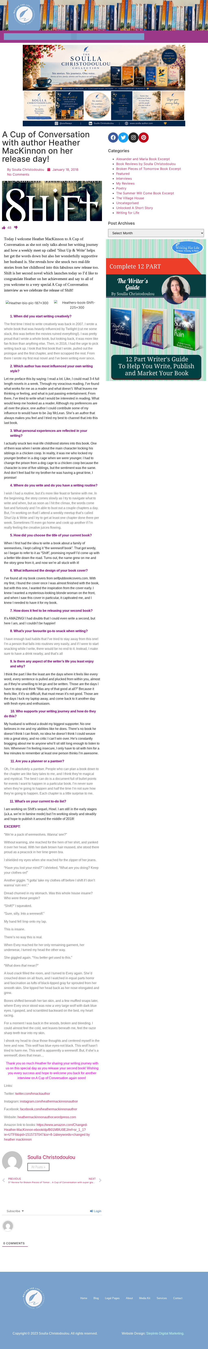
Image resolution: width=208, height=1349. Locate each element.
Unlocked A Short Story (134, 208)
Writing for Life (127, 213)
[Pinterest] (144, 137)
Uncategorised (127, 203)
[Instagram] (133, 137)
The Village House (130, 198)
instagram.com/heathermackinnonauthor (49, 1101)
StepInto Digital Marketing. (165, 1333)
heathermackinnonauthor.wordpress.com (46, 1117)
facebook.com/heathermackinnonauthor (48, 1109)
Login (97, 1211)
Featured (123, 174)
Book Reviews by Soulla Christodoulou (146, 164)
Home (83, 1298)
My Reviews (125, 183)
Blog (96, 1298)
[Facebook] (113, 137)
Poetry (121, 188)
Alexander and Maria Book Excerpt (143, 159)
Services (162, 1298)
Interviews (124, 178)
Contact (177, 1298)
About (129, 1298)
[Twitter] (123, 137)
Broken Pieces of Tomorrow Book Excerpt (148, 169)
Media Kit (144, 1298)
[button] (74, 36)
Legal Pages (112, 1298)
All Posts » (38, 1167)
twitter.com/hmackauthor (32, 1093)
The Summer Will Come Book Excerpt (145, 193)
